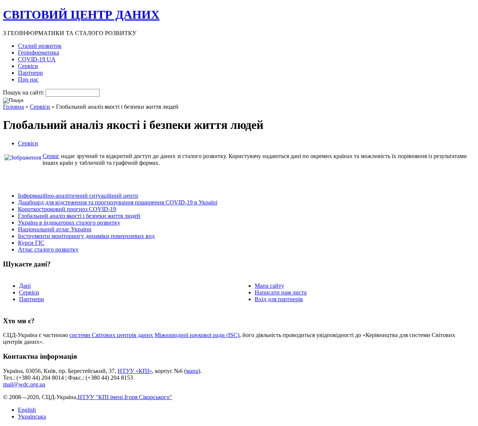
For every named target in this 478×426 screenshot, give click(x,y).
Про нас (28, 79)
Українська (32, 416)
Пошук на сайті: (24, 92)
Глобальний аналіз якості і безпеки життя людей (79, 216)
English (27, 410)
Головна (13, 107)
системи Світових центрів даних (111, 335)
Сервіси (28, 66)
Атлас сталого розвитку (48, 249)
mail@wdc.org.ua (24, 384)
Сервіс (51, 156)
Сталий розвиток (40, 46)
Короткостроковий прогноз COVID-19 (67, 209)
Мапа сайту (269, 286)
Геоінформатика (38, 52)
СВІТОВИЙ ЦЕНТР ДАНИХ (81, 14)
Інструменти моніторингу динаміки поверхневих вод (86, 236)
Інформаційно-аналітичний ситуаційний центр (78, 195)
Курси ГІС (31, 243)
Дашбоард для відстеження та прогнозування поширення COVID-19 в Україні (117, 202)
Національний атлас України (54, 229)
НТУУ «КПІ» (135, 371)
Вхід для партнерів (279, 299)
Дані (25, 286)
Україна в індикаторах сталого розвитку (69, 222)
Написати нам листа (281, 292)
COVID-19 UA (37, 59)
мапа (192, 371)
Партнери (30, 73)
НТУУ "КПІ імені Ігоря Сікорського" (125, 397)
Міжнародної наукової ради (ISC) (197, 335)
